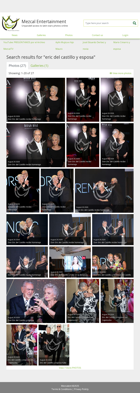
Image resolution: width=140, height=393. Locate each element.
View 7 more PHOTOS (70, 367)
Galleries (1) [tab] (39, 65)
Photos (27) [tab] (17, 65)
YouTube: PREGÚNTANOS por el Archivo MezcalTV (24, 45)
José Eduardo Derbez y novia (94, 45)
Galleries (41, 35)
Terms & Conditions (61, 389)
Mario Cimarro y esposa (121, 45)
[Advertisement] (70, 6)
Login (125, 35)
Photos (69, 35)
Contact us (97, 35)
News (15, 35)
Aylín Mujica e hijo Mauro (65, 45)
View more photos (121, 73)
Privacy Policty (81, 389)
